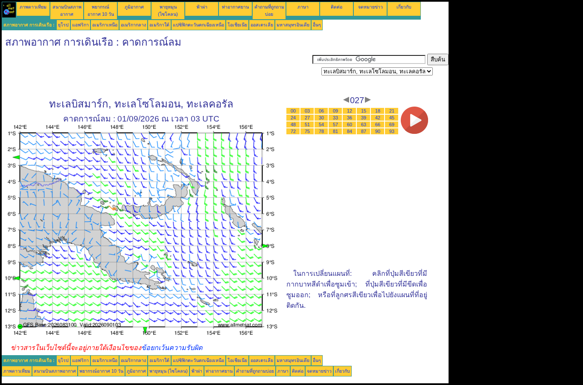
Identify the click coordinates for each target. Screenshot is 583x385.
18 (377, 110)
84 (349, 131)
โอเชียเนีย (237, 24)
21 (391, 110)
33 (335, 117)
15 (363, 110)
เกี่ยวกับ (403, 6)
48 (293, 124)
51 (307, 124)
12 (349, 110)
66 (377, 124)
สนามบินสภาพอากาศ (55, 370)
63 (363, 124)
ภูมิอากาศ (134, 6)
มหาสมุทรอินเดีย (293, 24)
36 (349, 117)
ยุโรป (63, 24)
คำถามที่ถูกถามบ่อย (255, 370)
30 (321, 117)
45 (391, 117)
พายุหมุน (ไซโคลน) (168, 370)
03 (307, 110)
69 (391, 124)
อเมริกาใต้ (159, 24)
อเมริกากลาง (133, 24)
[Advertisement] (157, 73)
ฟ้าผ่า (201, 6)
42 (377, 117)
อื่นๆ (317, 24)
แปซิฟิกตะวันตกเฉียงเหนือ (198, 24)
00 (293, 110)
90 (377, 131)
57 (335, 124)
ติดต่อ (336, 6)
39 (363, 117)
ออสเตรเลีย (262, 24)
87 (363, 131)
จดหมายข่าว (370, 6)
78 (321, 131)
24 (293, 117)
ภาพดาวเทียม (33, 6)
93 (391, 131)
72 (293, 131)
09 (335, 110)
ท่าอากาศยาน (235, 6)
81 (335, 131)
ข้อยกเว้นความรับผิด (171, 347)
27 (307, 117)
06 (321, 110)
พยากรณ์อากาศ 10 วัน (101, 370)
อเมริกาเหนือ (104, 24)
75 (307, 131)
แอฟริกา (80, 24)
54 (321, 124)
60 (349, 124)
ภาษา (303, 6)
